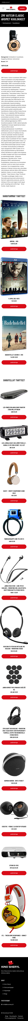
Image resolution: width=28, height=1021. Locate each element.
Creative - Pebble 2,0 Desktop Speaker (14, 826)
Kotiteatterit (7, 23)
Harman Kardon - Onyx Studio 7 (14, 781)
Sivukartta (20, 1018)
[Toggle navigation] (3, 8)
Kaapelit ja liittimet (6, 59)
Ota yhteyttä (13, 1016)
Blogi (5, 994)
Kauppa (22, 8)
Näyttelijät (7, 990)
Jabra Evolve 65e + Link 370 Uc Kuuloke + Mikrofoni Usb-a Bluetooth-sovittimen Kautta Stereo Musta (14, 588)
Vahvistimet (16, 59)
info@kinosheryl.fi (6, 2)
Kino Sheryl (7, 984)
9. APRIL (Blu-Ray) (14, 299)
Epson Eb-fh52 (14, 865)
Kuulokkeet (16, 23)
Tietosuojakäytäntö (10, 1018)
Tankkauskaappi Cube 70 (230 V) (14, 539)
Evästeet (20, 1016)
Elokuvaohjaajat (8, 987)
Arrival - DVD (14, 241)
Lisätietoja (14, 71)
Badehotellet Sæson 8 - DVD (14, 355)
